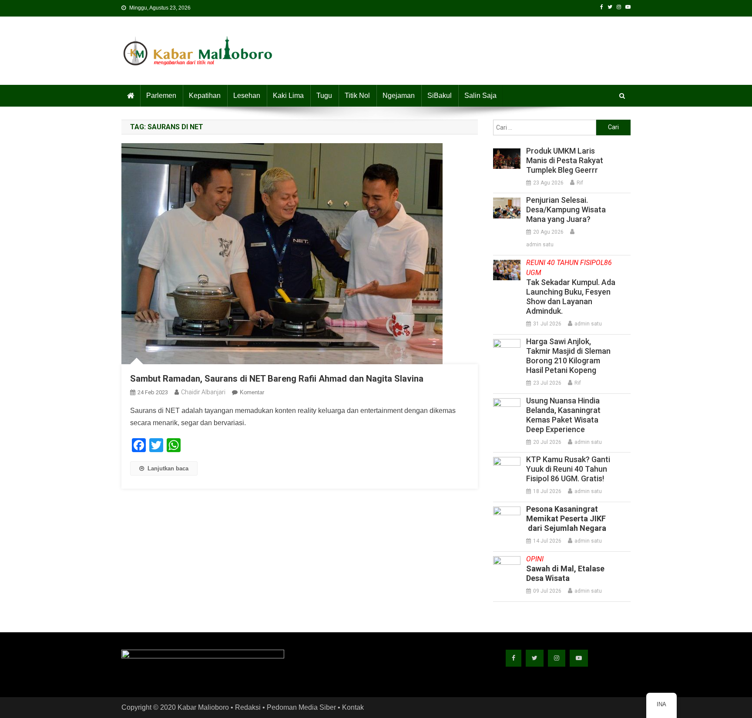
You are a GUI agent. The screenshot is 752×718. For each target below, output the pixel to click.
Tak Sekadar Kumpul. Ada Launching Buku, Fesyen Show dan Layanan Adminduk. (570, 286)
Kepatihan (205, 95)
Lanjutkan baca (168, 468)
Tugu (324, 95)
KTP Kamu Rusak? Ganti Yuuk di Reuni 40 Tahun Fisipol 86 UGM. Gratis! (568, 469)
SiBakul (439, 95)
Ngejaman (399, 95)
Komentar (252, 392)
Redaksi (248, 707)
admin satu (540, 245)
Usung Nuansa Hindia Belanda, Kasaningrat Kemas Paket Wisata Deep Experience (563, 415)
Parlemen (161, 95)
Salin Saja (480, 95)
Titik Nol (357, 95)
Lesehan (246, 95)
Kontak (353, 707)
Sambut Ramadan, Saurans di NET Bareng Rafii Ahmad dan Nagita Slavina (276, 378)
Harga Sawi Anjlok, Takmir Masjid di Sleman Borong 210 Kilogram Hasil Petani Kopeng (568, 356)
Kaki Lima (288, 95)
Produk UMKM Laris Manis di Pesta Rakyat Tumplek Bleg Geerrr (564, 160)
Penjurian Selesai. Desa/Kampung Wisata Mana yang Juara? (566, 209)
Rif (580, 183)
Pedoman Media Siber (301, 707)
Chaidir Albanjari (203, 392)
